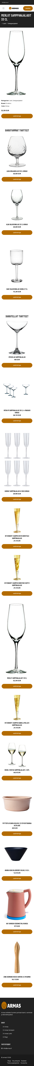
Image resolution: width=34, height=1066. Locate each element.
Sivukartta (24, 1063)
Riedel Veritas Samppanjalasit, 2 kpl (17, 770)
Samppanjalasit (13, 23)
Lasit (4, 23)
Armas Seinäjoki (9, 1030)
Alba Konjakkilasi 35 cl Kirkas (17, 171)
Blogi (6, 1037)
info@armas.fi (5, 2)
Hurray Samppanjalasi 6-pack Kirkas (17, 491)
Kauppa (28, 8)
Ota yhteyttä (16, 1061)
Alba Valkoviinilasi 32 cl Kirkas (17, 224)
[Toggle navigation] (3, 8)
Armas (6, 1027)
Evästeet (23, 1061)
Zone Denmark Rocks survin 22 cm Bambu (17, 977)
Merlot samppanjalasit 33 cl (17, 678)
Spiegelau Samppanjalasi (17, 357)
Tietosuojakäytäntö (13, 1063)
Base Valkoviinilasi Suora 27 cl (17, 289)
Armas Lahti (8, 1033)
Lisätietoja (17, 116)
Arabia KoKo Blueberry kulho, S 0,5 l (17, 870)
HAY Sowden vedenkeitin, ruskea (17, 923)
